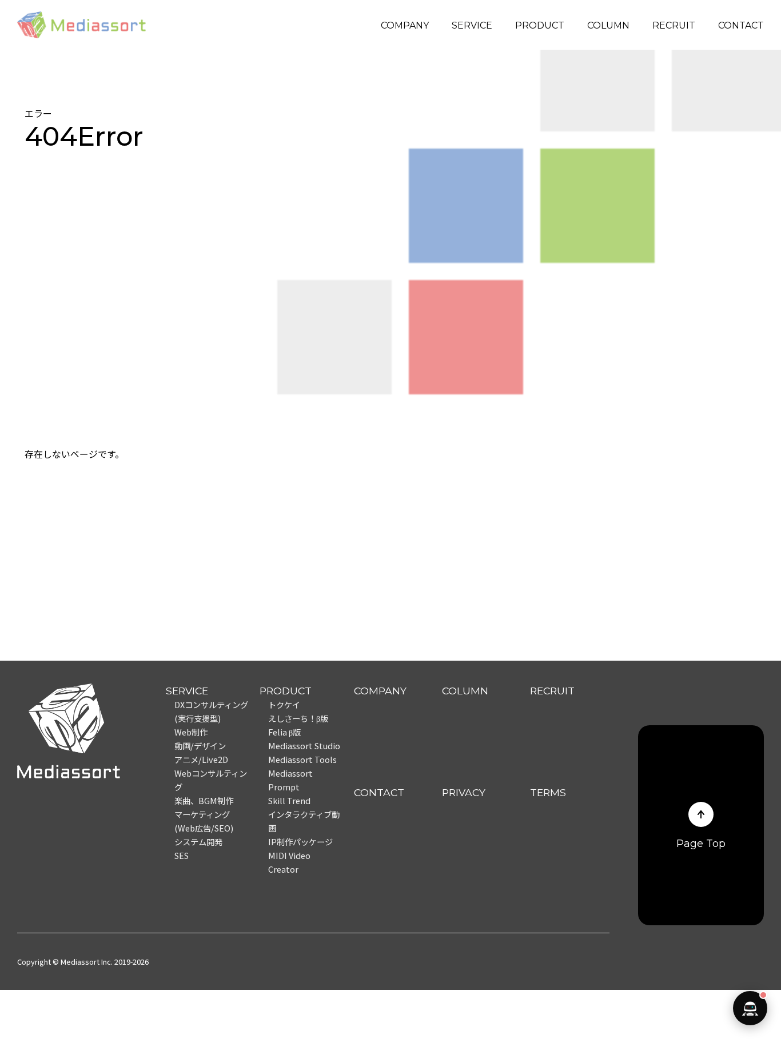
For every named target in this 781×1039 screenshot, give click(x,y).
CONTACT (741, 25)
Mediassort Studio (304, 746)
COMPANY (405, 25)
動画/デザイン (200, 746)
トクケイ (284, 704)
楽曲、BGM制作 (203, 800)
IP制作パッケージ (300, 842)
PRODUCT (539, 25)
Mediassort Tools (302, 759)
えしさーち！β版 (298, 718)
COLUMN (608, 25)
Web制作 (191, 732)
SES (181, 855)
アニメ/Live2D (201, 759)
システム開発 (198, 842)
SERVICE (472, 25)
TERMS (548, 792)
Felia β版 (284, 732)
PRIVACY (463, 792)
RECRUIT (673, 25)
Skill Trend (289, 800)
